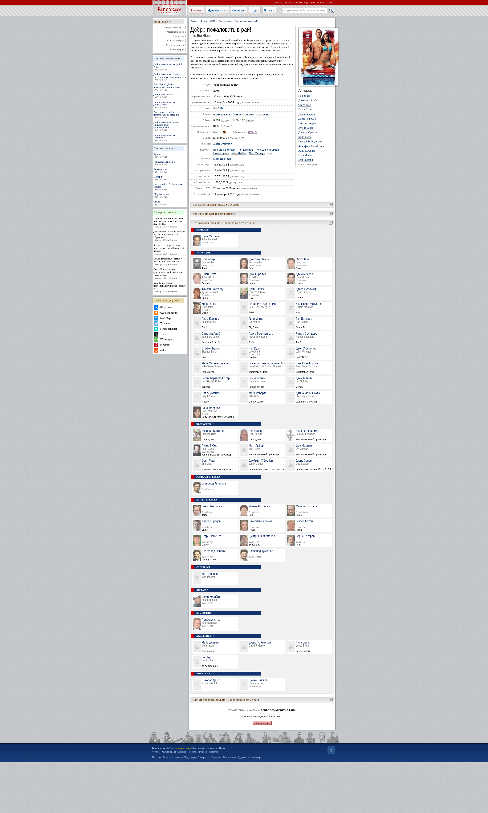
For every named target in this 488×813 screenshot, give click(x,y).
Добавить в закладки (293, 2)
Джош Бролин (306, 114)
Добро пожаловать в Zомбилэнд (164, 137)
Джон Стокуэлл (222, 143)
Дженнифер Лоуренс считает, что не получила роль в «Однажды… (169, 235)
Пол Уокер (304, 96)
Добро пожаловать (163, 95)
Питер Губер (221, 153)
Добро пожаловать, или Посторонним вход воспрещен (169, 77)
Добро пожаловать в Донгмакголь (164, 104)
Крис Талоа (304, 137)
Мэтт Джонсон (222, 158)
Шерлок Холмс (161, 195)
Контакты (321, 2)
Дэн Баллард (305, 160)
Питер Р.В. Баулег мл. (310, 141)
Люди (254, 10)
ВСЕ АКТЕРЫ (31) (308, 164)
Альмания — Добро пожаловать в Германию (166, 115)
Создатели (178, 36)
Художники (243, 757)
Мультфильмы (217, 10)
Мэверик (160, 178)
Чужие (160, 155)
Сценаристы (203, 757)
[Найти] (331, 10)
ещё (270, 153)
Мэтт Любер (238, 153)
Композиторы (229, 757)
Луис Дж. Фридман (267, 149)
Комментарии (176, 49)
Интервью (202, 751)
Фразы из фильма (175, 32)
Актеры (179, 757)
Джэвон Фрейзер (308, 132)
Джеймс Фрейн (307, 118)
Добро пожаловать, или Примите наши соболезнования (166, 126)
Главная (278, 2)
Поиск (330, 2)
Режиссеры (168, 757)
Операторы (216, 757)
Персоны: (156, 757)
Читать (268, 10)
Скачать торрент (175, 45)
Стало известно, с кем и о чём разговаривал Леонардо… (169, 261)
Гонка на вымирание (164, 163)
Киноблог (213, 751)
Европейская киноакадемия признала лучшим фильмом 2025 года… (168, 222)
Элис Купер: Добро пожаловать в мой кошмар (167, 87)
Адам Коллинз (306, 150)
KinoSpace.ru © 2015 (162, 748)
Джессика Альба (307, 100)
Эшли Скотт (305, 109)
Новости (192, 751)
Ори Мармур (257, 153)
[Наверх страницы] (331, 750)
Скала (160, 203)
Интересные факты (174, 27)
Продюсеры (190, 757)
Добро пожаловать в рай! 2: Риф (168, 67)
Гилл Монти (305, 155)
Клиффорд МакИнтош (311, 146)
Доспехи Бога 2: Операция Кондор (167, 187)
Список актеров (175, 40)
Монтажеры (256, 757)
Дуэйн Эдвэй (306, 128)
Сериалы (238, 10)
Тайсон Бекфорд (307, 123)
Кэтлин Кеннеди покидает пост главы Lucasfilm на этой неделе (168, 249)
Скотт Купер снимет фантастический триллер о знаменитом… (167, 273)
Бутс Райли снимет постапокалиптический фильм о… (169, 287)
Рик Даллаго (245, 149)
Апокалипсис (160, 170)
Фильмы (195, 10)
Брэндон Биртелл (224, 149)
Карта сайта (309, 2)
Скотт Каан (304, 105)
